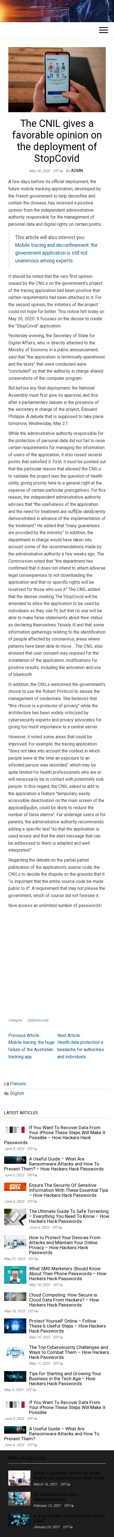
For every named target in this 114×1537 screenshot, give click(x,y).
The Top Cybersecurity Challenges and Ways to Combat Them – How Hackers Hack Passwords (69, 1352)
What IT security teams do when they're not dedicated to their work (69, 1475)
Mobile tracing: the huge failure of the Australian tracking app (31, 1046)
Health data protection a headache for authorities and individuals (80, 1046)
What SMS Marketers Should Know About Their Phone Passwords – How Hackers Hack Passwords (68, 1273)
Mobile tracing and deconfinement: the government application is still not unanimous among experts (56, 252)
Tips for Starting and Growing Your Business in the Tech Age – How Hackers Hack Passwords (65, 1378)
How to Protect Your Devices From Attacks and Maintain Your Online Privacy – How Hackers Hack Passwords (65, 1245)
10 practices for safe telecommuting (55, 1497)
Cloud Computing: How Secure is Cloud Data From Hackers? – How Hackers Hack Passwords (64, 1300)
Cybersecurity (37, 1020)
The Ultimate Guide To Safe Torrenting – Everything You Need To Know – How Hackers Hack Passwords (69, 1216)
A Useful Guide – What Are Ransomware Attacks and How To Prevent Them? (51, 1433)
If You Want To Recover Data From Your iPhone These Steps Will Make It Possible (67, 1407)
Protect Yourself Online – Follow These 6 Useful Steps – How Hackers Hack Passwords (67, 1326)
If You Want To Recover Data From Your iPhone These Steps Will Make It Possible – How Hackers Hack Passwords (54, 1135)
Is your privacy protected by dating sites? (69, 1518)
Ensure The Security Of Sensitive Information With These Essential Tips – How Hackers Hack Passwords (68, 1190)
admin (77, 170)
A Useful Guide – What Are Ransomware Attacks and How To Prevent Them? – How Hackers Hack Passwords (54, 1164)
